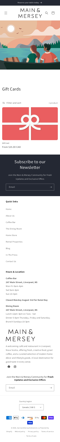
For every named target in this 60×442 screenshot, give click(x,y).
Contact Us (11, 261)
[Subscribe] (51, 187)
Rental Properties (14, 241)
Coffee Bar (11, 222)
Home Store (11, 235)
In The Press (11, 255)
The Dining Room (14, 228)
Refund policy (20, 431)
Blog (8, 248)
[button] (6, 13)
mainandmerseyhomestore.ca (28, 428)
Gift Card (5, 143)
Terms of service (47, 431)
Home (8, 209)
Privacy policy (33, 431)
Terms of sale (31, 436)
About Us (10, 215)
